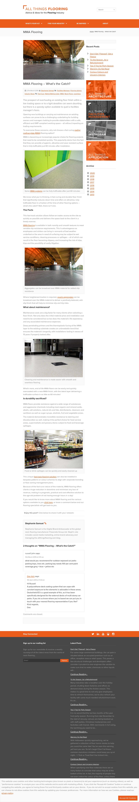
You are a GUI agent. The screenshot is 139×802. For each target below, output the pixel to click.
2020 (92, 173)
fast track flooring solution (45, 477)
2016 (92, 185)
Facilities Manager (63, 91)
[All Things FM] (101, 110)
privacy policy (7, 793)
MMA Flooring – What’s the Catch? (46, 84)
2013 (92, 194)
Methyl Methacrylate (52, 94)
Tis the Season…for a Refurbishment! (83, 679)
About (105, 24)
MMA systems (36, 191)
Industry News (30, 94)
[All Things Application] (101, 151)
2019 (92, 176)
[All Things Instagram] (101, 130)
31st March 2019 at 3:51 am (34, 557)
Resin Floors (69, 94)
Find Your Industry (56, 24)
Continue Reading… (78, 674)
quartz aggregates (65, 297)
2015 (92, 188)
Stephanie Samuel (47, 91)
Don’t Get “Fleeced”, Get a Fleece (83, 649)
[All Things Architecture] (101, 90)
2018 (92, 179)
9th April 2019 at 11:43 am (36, 580)
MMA (62, 94)
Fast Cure (41, 94)
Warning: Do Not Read (99, 69)
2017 (92, 182)
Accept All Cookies (128, 798)
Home (92, 31)
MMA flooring (29, 225)
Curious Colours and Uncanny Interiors (84, 764)
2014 (92, 191)
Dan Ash (31, 576)
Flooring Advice (76, 91)
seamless (77, 94)
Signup (64, 661)
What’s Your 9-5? (33, 24)
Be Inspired (81, 24)
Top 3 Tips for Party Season (102, 66)
